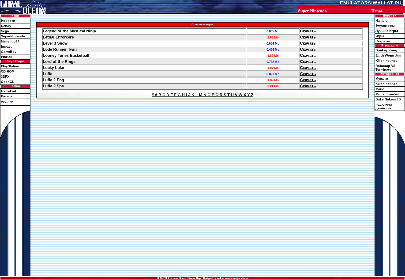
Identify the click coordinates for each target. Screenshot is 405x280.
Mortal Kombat (387, 94)
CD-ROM (8, 71)
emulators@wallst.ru (236, 278)
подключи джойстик (383, 106)
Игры (379, 36)
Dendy (6, 26)
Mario (379, 89)
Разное (6, 96)
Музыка (381, 79)
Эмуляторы (385, 25)
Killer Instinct (386, 84)
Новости (8, 21)
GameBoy (8, 52)
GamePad (8, 91)
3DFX (5, 76)
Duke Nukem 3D (388, 99)
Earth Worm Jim (388, 55)
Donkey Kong (386, 50)
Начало (381, 20)
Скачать (308, 31)
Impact (6, 46)
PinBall (6, 57)
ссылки (7, 101)
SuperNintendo (13, 36)
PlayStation (10, 66)
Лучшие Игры (386, 31)
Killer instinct (386, 60)
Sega (5, 31)
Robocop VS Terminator (385, 67)
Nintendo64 (10, 41)
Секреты (382, 41)
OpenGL (7, 82)
